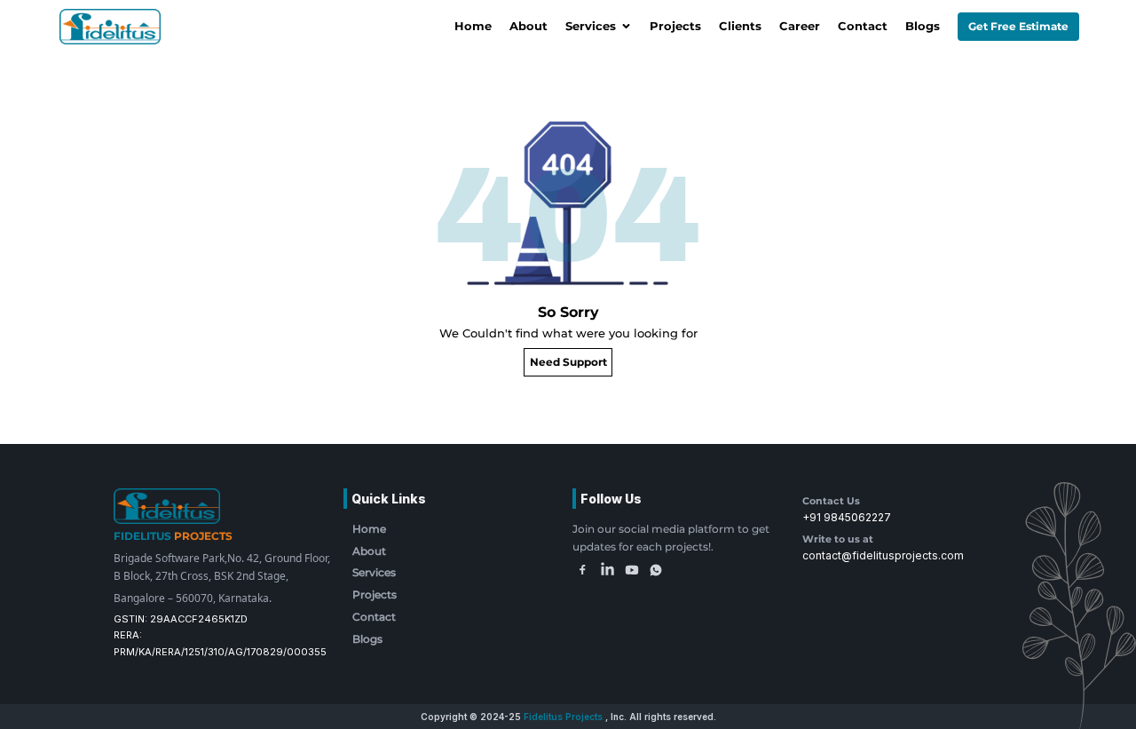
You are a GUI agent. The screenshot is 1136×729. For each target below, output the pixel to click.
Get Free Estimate (1018, 26)
